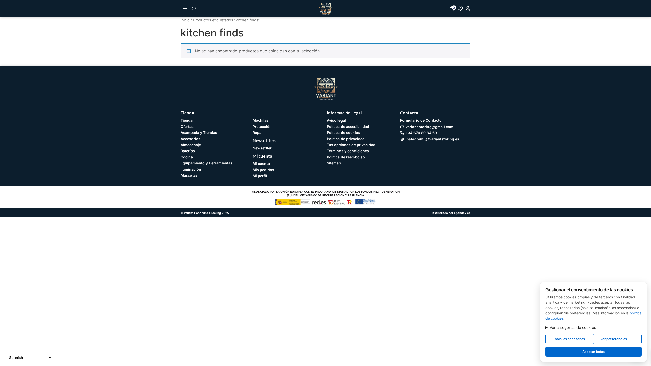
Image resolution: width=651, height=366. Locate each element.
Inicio (185, 20)
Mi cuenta (261, 163)
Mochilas (261, 120)
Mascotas (189, 175)
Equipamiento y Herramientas (206, 163)
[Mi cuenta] (467, 8)
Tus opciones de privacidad (351, 145)
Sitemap (334, 163)
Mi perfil (260, 176)
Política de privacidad (346, 138)
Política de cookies (343, 132)
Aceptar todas (593, 351)
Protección (262, 126)
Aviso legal (336, 120)
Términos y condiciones (348, 151)
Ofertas (187, 126)
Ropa (257, 132)
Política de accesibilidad (348, 126)
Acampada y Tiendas (199, 132)
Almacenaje (191, 145)
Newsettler (262, 148)
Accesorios (190, 138)
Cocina (187, 157)
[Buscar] (194, 9)
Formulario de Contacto (421, 120)
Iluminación (191, 169)
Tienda (187, 120)
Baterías (188, 151)
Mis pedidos (263, 169)
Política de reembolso (346, 157)
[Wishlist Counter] (460, 8)
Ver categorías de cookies (573, 327)
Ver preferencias (613, 339)
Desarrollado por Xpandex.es (450, 213)
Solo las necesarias (570, 339)
